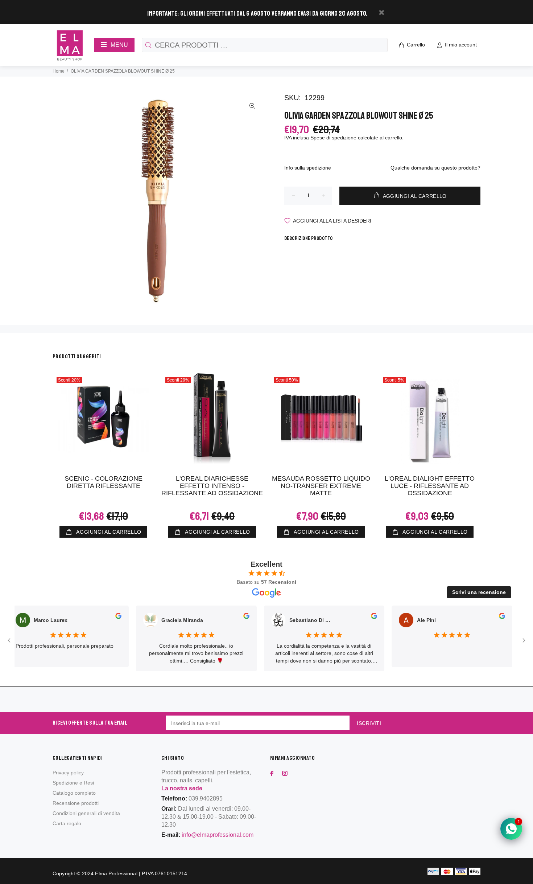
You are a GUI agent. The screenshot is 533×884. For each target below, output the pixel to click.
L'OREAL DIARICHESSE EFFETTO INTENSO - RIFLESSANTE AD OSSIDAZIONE (212, 486)
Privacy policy (68, 772)
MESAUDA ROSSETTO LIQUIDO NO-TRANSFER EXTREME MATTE (321, 486)
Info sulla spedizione (307, 168)
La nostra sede (181, 788)
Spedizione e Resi (73, 783)
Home (59, 71)
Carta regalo (67, 823)
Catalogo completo (74, 793)
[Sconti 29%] (212, 418)
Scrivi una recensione (479, 592)
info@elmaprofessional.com (217, 835)
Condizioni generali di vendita (86, 813)
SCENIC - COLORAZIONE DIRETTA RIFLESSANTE (103, 482)
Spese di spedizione (333, 137)
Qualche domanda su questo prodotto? (435, 168)
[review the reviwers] (103, 617)
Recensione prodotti (76, 803)
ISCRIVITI (369, 723)
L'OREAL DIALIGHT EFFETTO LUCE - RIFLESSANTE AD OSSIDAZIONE (430, 486)
